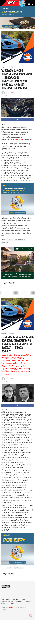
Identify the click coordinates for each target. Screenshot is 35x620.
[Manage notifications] (30, 615)
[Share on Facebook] (17, 119)
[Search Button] (33, 4)
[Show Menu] (29, 4)
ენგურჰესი (5, 242)
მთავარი (3, 67)
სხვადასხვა (4, 603)
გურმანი (28, 601)
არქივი (12, 603)
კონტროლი (19, 601)
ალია (12, 92)
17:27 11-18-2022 (9, 381)
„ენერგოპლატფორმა (17, 139)
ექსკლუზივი (15, 599)
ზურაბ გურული (18, 568)
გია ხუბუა (9, 239)
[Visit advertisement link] (17, 48)
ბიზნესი (23, 599)
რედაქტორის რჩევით (7, 601)
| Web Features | (12, 607)
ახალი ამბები (10, 67)
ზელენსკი (9, 568)
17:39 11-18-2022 (9, 95)
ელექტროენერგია (19, 239)
